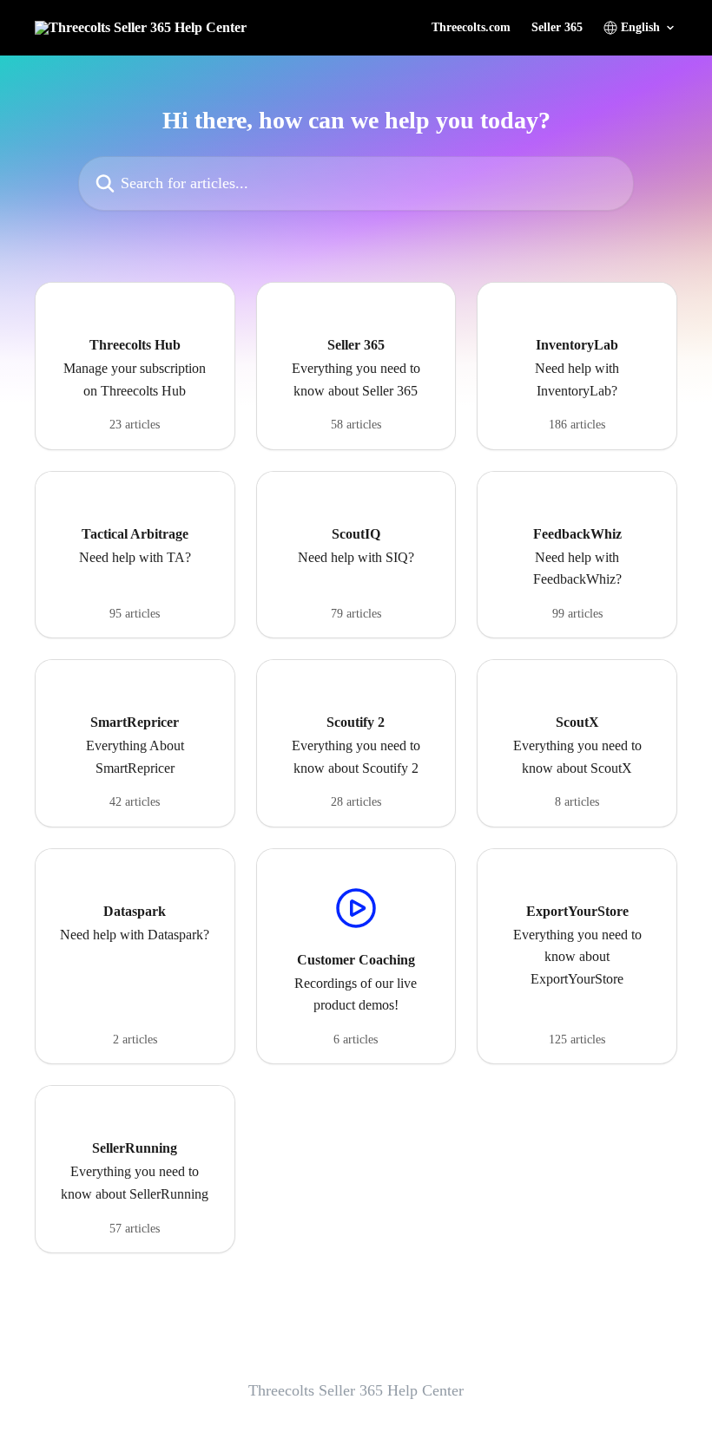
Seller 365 (557, 28)
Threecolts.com (471, 28)
